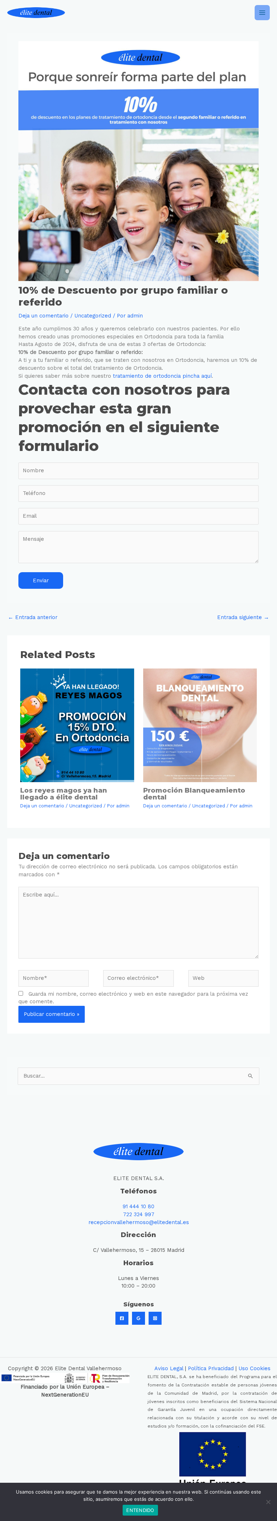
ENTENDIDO (140, 1510)
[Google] (138, 1318)
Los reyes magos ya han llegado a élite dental (63, 793)
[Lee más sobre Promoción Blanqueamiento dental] (200, 725)
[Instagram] (155, 1318)
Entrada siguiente (243, 617)
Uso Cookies (254, 1368)
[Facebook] (121, 1318)
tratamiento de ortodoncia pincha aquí (162, 376)
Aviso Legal (168, 1368)
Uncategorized (92, 315)
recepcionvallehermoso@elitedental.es (138, 1222)
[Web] (223, 979)
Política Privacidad (211, 1368)
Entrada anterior (32, 617)
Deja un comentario (43, 315)
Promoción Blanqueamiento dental (194, 793)
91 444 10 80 (138, 1206)
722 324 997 (138, 1214)
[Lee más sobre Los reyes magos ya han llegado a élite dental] (77, 725)
